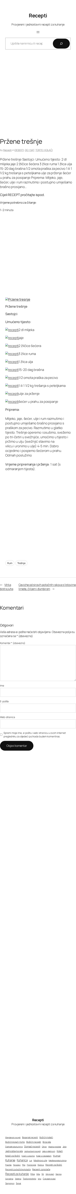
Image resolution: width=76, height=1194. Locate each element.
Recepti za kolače (41, 1169)
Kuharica (22, 1160)
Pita (23, 1165)
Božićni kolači (46, 1137)
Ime (2, 685)
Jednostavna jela (14, 1151)
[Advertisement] (38, 96)
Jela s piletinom (48, 1151)
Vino (39, 1178)
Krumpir (56, 1155)
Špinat (18, 1183)
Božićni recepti (33, 1141)
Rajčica (41, 1165)
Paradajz (17, 1165)
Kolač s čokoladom (43, 1155)
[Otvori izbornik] (38, 32)
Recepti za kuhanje (17, 1174)
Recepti (38, 15)
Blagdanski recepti (13, 1137)
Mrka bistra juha (6, 587)
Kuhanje (10, 1160)
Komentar (12, 643)
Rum (9, 563)
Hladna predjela (54, 1146)
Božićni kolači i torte (15, 1141)
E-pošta (4, 701)
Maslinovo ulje (40, 1160)
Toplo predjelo (29, 1178)
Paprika (8, 1165)
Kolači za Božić (12, 1155)
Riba (32, 1174)
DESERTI (19, 150)
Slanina (58, 1174)
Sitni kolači (50, 1174)
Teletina (18, 1178)
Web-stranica (7, 717)
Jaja (64, 1146)
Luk (30, 1160)
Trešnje (21, 563)
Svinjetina (9, 1179)
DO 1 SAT (29, 150)
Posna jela (31, 1165)
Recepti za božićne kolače (18, 1169)
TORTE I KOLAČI (44, 150)
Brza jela (47, 1141)
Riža (38, 1174)
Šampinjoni (9, 1183)
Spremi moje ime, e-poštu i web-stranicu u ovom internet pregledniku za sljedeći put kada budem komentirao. (35, 734)
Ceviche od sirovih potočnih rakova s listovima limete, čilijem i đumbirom (47, 587)
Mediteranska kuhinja (57, 1160)
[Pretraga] (61, 44)
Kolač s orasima (28, 1155)
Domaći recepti (32, 1146)
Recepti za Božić (53, 1164)
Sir (43, 1174)
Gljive (44, 1146)
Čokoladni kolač (49, 1179)
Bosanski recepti (30, 1137)
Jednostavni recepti (32, 1151)
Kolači (60, 1151)
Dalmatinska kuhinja (14, 1146)
